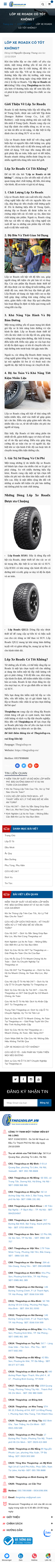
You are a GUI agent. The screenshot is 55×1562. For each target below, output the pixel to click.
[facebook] (23, 1079)
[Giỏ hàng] (49, 4)
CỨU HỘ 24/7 (12, 871)
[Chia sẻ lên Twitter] (24, 765)
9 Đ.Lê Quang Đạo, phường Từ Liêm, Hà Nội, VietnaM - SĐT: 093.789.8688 (27, 1167)
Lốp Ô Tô (9, 841)
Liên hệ (48, 1560)
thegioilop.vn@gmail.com (28, 1497)
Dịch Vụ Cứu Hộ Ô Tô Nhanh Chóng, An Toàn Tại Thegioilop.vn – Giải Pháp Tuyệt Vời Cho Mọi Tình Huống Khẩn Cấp (27, 1021)
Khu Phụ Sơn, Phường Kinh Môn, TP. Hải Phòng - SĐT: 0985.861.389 (29, 1276)
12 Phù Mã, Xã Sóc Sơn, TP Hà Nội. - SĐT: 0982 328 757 (30, 1238)
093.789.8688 (24, 1490)
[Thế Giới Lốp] (17, 4)
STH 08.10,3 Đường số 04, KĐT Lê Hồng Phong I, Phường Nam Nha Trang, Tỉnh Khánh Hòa (30, 1410)
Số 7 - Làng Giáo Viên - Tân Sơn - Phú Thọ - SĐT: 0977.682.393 (30, 1347)
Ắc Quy (8, 853)
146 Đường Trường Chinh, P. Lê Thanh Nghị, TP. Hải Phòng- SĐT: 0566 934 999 (28, 1291)
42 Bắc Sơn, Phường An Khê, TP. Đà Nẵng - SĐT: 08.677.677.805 (29, 1361)
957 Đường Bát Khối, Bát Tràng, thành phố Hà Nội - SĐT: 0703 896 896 (29, 1224)
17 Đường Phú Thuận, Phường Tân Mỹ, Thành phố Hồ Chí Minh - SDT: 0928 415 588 (30, 1438)
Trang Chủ (10, 835)
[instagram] (31, 1079)
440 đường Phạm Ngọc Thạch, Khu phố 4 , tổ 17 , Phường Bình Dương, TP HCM (30, 1375)
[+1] (36, 765)
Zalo (21, 1560)
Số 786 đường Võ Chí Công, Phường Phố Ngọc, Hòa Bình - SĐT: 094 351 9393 (29, 1305)
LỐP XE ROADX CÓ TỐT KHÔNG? (22, 1047)
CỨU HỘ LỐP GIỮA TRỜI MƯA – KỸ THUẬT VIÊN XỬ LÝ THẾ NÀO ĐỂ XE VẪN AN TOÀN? (27, 799)
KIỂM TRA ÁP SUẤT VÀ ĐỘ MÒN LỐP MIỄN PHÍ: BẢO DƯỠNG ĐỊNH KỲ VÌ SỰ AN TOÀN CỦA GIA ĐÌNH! (28, 781)
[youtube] (38, 1079)
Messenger (7, 1560)
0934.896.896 (41, 1490)
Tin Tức (8, 883)
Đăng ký (44, 1102)
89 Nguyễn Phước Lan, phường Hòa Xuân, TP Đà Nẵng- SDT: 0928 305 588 (30, 1452)
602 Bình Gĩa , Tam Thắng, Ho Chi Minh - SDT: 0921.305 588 (30, 1424)
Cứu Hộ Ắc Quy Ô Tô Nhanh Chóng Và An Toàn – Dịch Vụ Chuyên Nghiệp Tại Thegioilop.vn (25, 961)
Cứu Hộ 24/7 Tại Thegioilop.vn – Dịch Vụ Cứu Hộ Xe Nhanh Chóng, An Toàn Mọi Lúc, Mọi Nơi (27, 973)
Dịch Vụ (9, 877)
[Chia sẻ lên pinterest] (30, 765)
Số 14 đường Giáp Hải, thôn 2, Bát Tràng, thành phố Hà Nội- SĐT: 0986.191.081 (29, 1195)
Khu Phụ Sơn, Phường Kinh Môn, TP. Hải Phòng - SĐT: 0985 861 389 (30, 1333)
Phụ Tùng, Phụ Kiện (15, 865)
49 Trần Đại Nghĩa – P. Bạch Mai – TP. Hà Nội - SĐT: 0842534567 (30, 1210)
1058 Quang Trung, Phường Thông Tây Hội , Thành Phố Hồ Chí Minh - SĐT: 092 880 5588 (30, 1389)
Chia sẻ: (9, 765)
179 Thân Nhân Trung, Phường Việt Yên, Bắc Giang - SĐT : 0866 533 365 (30, 1252)
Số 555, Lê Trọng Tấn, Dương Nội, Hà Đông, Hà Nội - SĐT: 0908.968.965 (30, 1181)
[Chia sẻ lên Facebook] (17, 765)
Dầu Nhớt (9, 847)
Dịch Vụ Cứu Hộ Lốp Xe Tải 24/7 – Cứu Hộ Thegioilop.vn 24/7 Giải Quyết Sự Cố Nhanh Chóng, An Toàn (26, 993)
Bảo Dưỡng (10, 859)
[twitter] (16, 1079)
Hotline (34, 1560)
